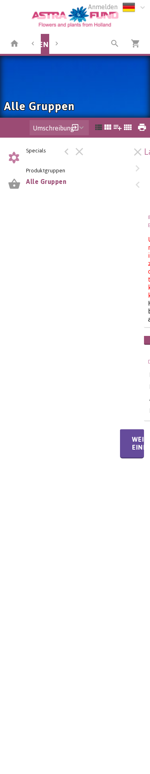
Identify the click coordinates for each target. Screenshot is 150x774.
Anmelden (103, 7)
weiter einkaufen (138, 443)
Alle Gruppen (46, 182)
